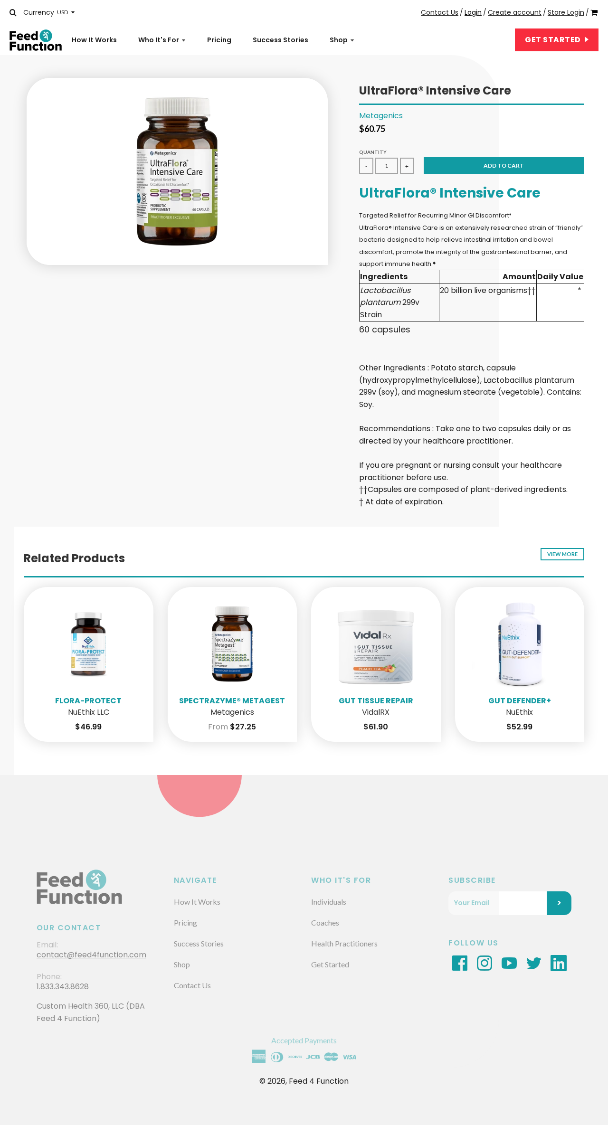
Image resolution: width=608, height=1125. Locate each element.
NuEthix (519, 713)
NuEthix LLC (88, 713)
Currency (38, 12)
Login (473, 12)
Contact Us (439, 12)
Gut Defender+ (519, 700)
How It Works (94, 40)
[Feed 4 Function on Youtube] (509, 963)
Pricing (219, 40)
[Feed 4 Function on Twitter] (533, 963)
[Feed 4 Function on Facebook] (459, 963)
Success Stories (280, 40)
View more (562, 554)
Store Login (566, 12)
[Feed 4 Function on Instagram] (484, 963)
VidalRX (376, 713)
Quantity (373, 152)
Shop (339, 40)
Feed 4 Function (319, 1081)
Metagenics (381, 115)
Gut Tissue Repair (376, 700)
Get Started (553, 39)
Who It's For (158, 40)
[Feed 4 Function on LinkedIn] (558, 963)
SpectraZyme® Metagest (232, 700)
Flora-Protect (88, 700)
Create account (515, 12)
